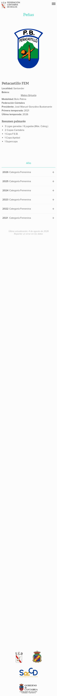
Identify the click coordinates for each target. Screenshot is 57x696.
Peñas (28, 14)
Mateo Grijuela (28, 95)
